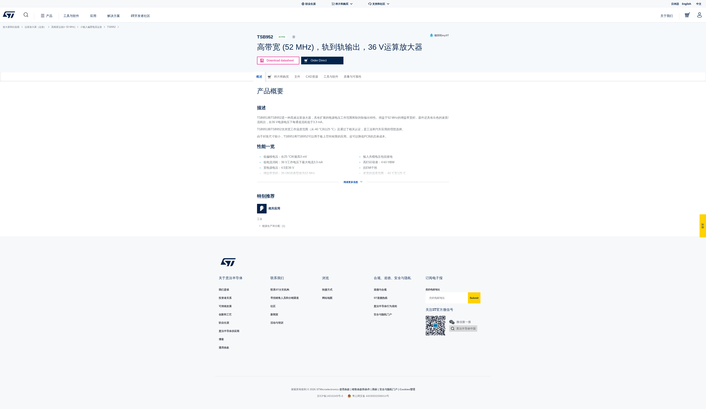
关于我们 (666, 16)
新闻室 (274, 314)
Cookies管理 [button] (407, 389)
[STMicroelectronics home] (10, 14)
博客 (221, 339)
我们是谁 (224, 289)
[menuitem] (303, 226)
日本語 (675, 4)
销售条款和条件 (361, 389)
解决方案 (113, 16)
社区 (273, 306)
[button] (25, 15)
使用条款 (344, 389)
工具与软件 (71, 16)
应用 (93, 16)
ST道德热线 (380, 297)
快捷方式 (327, 289)
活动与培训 (276, 322)
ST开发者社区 (140, 15)
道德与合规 (380, 289)
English (686, 4)
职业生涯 (224, 322)
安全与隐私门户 (383, 314)
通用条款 (224, 347)
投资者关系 (225, 297)
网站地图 (327, 297)
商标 (374, 389)
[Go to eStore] (687, 15)
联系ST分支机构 (279, 289)
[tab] (259, 77)
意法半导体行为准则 (385, 306)
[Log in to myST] (700, 14)
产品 (49, 16)
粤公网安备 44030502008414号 (370, 395)
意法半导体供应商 (229, 331)
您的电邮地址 (433, 289)
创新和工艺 (225, 314)
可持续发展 (225, 306)
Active (282, 37)
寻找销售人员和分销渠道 (284, 297)
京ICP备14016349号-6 (330, 395)
